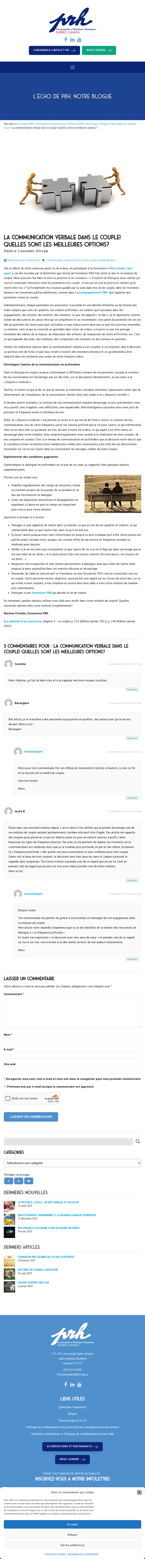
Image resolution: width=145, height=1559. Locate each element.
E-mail (9, 1049)
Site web (10, 1064)
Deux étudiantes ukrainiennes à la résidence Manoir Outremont (57, 1215)
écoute (76, 260)
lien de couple (89, 260)
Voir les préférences (72, 1545)
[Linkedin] (18, 1181)
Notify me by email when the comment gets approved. (49, 1086)
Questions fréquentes (72, 1407)
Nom (8, 1034)
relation (111, 260)
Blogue (72, 1413)
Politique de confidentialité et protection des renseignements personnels (72, 1427)
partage (102, 260)
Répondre (132, 689)
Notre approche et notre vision (24, 260)
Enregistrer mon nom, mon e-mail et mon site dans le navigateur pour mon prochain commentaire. (73, 1079)
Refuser (72, 1534)
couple (68, 260)
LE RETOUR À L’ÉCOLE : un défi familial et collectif (48, 1202)
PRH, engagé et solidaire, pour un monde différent (48, 1228)
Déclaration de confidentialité (83, 1553)
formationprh (33, 751)
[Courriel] (28, 1181)
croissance (33, 621)
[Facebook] (8, 1181)
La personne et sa (15, 621)
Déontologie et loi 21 (72, 1420)
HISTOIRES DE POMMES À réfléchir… (39, 1269)
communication (54, 260)
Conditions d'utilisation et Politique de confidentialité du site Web (72, 1434)
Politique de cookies (55, 1553)
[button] (139, 1492)
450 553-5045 (72, 1369)
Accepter (72, 1524)
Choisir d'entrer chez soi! (33, 1282)
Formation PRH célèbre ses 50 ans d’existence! (46, 1257)
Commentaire (14, 994)
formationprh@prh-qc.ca (72, 1374)
